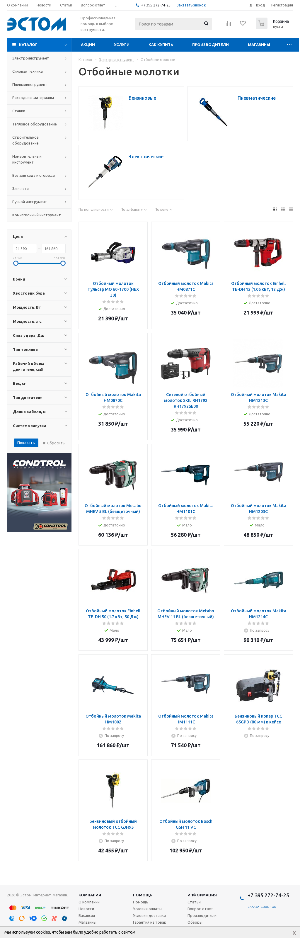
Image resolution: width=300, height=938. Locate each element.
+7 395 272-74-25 (156, 5)
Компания (90, 895)
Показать (26, 443)
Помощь (142, 895)
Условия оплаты (147, 909)
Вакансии (87, 915)
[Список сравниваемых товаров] (228, 25)
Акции (88, 45)
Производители (210, 45)
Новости (86, 909)
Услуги (121, 45)
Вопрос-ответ (200, 909)
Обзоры (195, 922)
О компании (89, 902)
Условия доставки (149, 915)
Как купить (161, 45)
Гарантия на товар (149, 922)
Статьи (194, 902)
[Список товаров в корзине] (273, 27)
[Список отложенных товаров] (243, 25)
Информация (202, 895)
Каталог (28, 45)
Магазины (259, 45)
